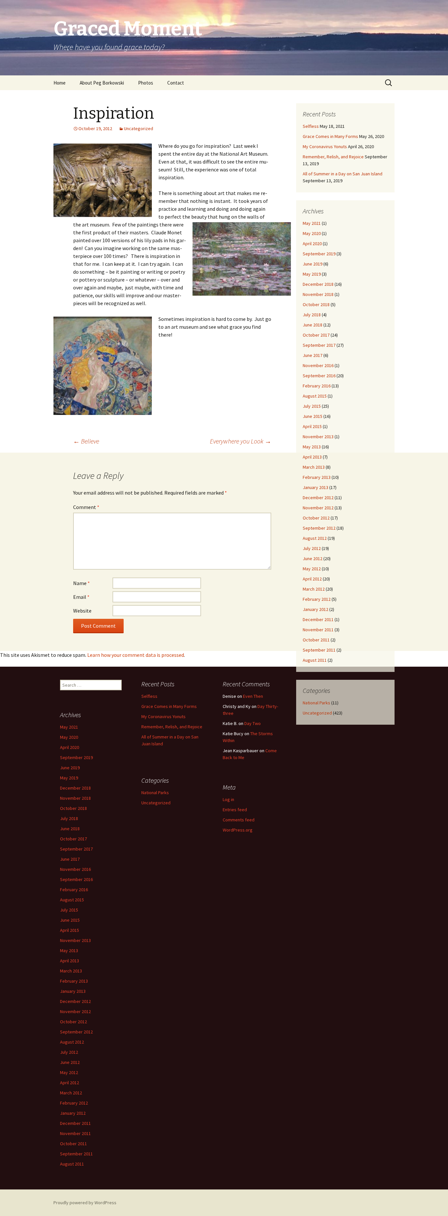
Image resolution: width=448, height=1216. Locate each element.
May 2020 (312, 233)
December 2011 (318, 619)
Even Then (253, 696)
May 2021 (312, 223)
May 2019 (312, 274)
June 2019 (312, 264)
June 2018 (312, 325)
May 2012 (312, 569)
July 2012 (312, 548)
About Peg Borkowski (102, 83)
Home (59, 83)
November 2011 (318, 630)
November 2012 (318, 508)
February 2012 (317, 599)
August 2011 (315, 660)
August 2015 (315, 396)
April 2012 (312, 579)
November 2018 (318, 294)
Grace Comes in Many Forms (330, 136)
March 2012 (314, 589)
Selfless (311, 126)
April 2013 (312, 457)
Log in (228, 799)
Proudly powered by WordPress (84, 1203)
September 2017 (319, 345)
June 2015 (312, 416)
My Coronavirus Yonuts (325, 146)
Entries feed (235, 810)
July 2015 (312, 406)
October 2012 (316, 518)
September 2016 (319, 376)
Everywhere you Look (240, 441)
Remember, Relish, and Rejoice (333, 157)
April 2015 (312, 426)
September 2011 (319, 650)
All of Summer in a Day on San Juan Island (342, 174)
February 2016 (317, 386)
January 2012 (315, 609)
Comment (86, 507)
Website (82, 610)
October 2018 (316, 304)
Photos (145, 83)
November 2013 (318, 437)
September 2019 (319, 254)
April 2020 (312, 243)
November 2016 (318, 365)
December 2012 (318, 497)
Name (81, 583)
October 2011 (316, 640)
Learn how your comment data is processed (135, 655)
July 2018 (312, 315)
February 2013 (317, 477)
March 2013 (314, 467)
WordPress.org (238, 830)
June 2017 (312, 355)
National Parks (316, 703)
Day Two (252, 723)
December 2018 (318, 284)
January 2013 (315, 487)
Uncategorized (138, 128)
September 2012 (319, 528)
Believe (86, 441)
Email (81, 597)
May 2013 (312, 447)
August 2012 (315, 538)
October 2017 (316, 335)
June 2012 (312, 558)
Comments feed (239, 820)
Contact (175, 83)
